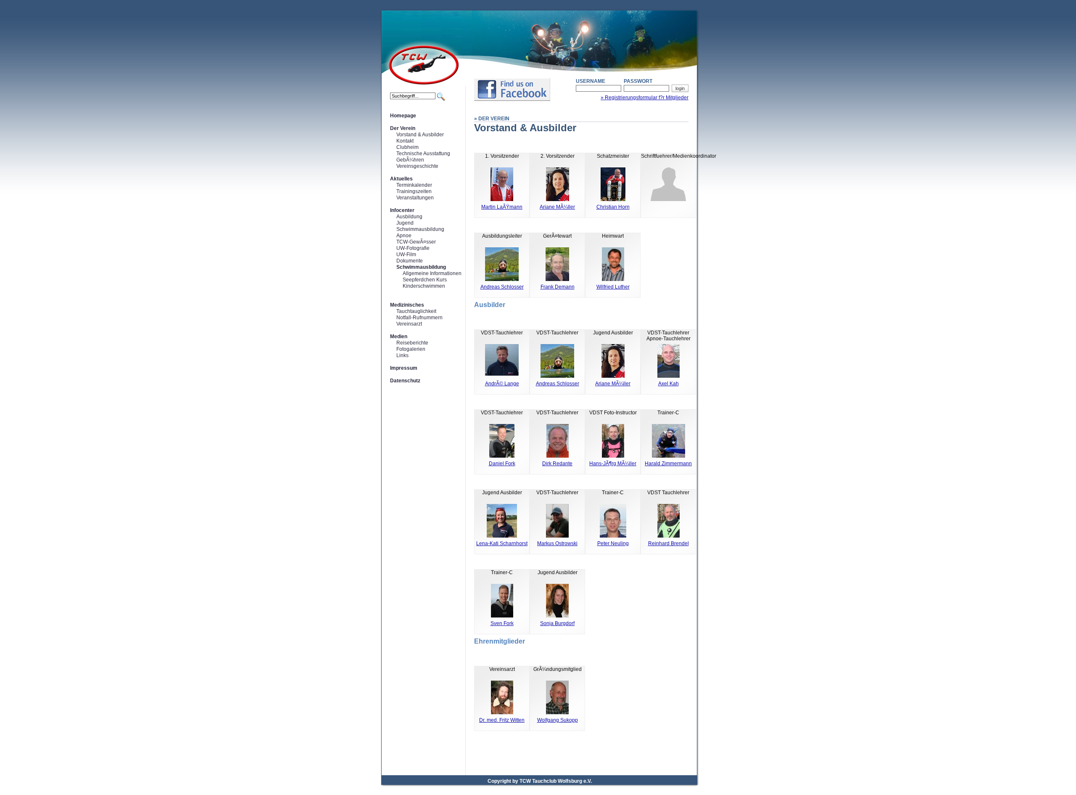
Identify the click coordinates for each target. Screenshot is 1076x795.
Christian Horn (613, 207)
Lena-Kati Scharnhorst (501, 543)
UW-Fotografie (413, 248)
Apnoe (403, 235)
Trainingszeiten (414, 191)
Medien (398, 336)
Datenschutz (405, 381)
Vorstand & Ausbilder (420, 135)
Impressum (403, 368)
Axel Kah (668, 384)
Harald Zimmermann (668, 463)
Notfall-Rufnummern (419, 318)
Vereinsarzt (409, 324)
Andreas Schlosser (502, 287)
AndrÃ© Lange (502, 384)
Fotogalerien (410, 349)
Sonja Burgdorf (557, 623)
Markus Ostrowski (557, 543)
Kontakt (405, 141)
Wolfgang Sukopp (557, 720)
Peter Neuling (613, 543)
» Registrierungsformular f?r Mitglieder (644, 98)
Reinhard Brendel (668, 543)
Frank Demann (558, 287)
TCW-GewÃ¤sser (416, 242)
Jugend (405, 223)
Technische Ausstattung (423, 153)
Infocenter (402, 210)
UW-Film (406, 254)
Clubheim (407, 147)
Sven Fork (502, 623)
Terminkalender (414, 185)
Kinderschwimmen (424, 286)
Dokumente (409, 261)
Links (402, 355)
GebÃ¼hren (410, 160)
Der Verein (402, 128)
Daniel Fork (502, 463)
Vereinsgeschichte (417, 166)
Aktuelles (401, 179)
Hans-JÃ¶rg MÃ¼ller (612, 463)
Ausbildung (409, 217)
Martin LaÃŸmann (501, 207)
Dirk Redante (557, 463)
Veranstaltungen (415, 198)
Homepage (403, 116)
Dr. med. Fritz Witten (502, 720)
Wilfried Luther (613, 287)
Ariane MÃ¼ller (557, 207)
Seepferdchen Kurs (425, 280)
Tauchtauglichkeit (416, 311)
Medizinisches (407, 305)
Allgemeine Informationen (432, 273)
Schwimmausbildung (420, 229)
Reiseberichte (412, 343)
